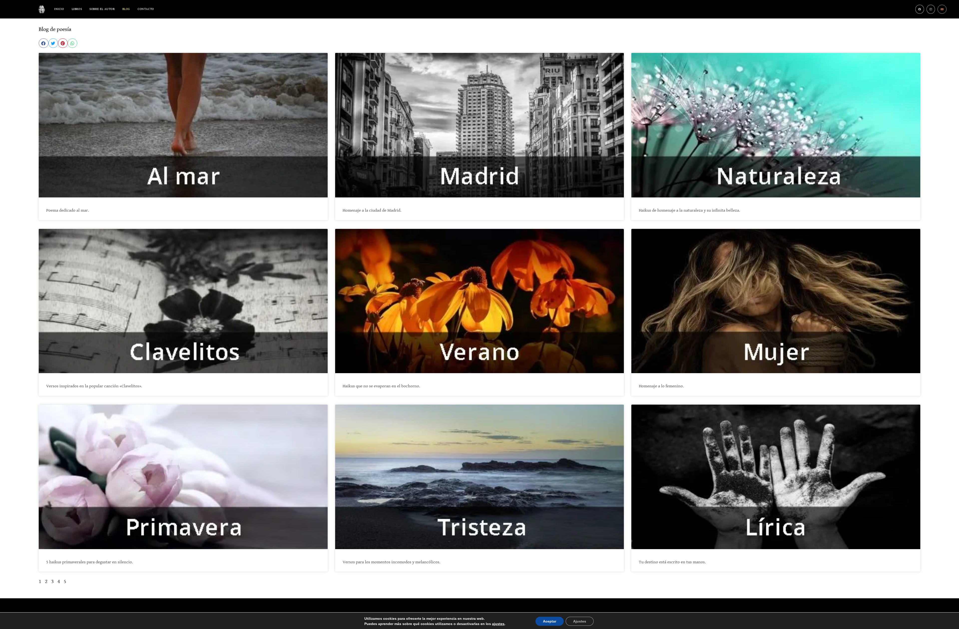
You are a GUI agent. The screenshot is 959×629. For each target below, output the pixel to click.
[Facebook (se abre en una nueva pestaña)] (919, 9)
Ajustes (579, 621)
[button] (43, 43)
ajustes (498, 624)
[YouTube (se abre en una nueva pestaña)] (942, 9)
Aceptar (549, 621)
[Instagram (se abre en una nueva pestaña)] (931, 9)
